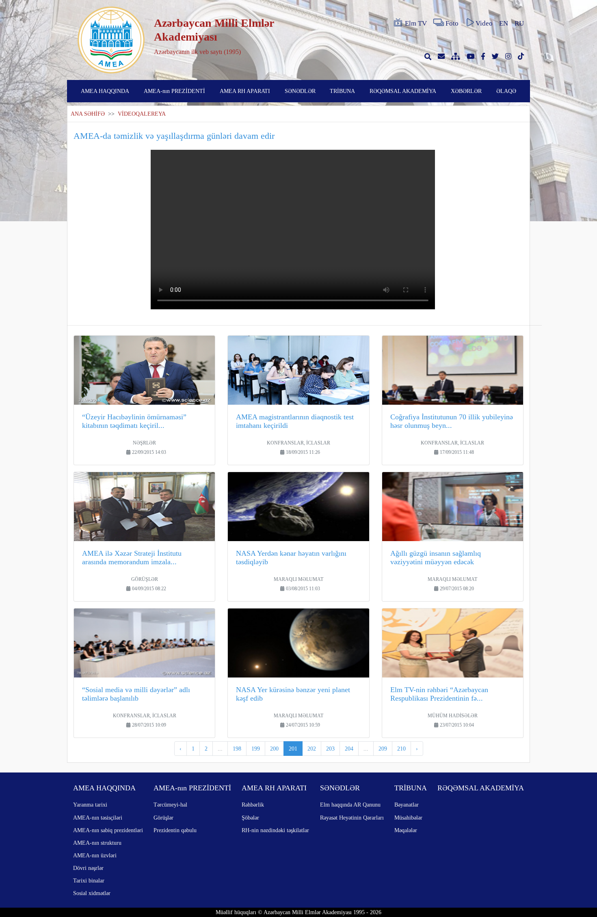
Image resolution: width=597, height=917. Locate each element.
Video (484, 23)
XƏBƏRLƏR (466, 91)
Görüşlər (163, 817)
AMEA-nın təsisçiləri (97, 817)
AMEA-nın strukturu (97, 842)
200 (274, 748)
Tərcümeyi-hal (170, 804)
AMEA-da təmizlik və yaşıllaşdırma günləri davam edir (174, 136)
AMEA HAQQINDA (105, 91)
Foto (452, 23)
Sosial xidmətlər (91, 893)
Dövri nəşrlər (88, 868)
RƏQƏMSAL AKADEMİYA (403, 91)
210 (401, 748)
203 (330, 748)
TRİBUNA (342, 91)
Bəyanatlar (406, 804)
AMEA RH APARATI (245, 91)
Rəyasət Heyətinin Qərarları (352, 817)
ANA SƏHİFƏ (88, 114)
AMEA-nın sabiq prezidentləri (108, 830)
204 (349, 748)
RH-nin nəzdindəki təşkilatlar (275, 830)
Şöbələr (250, 817)
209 (383, 748)
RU (519, 23)
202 (311, 748)
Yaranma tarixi (90, 804)
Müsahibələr (408, 817)
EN (503, 23)
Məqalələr (405, 830)
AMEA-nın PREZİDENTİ (174, 91)
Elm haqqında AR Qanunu (350, 804)
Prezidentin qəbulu (175, 830)
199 (255, 748)
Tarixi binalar (88, 880)
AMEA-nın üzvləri (95, 855)
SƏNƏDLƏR (300, 91)
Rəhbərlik (253, 804)
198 (237, 748)
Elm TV (416, 23)
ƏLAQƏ (506, 91)
